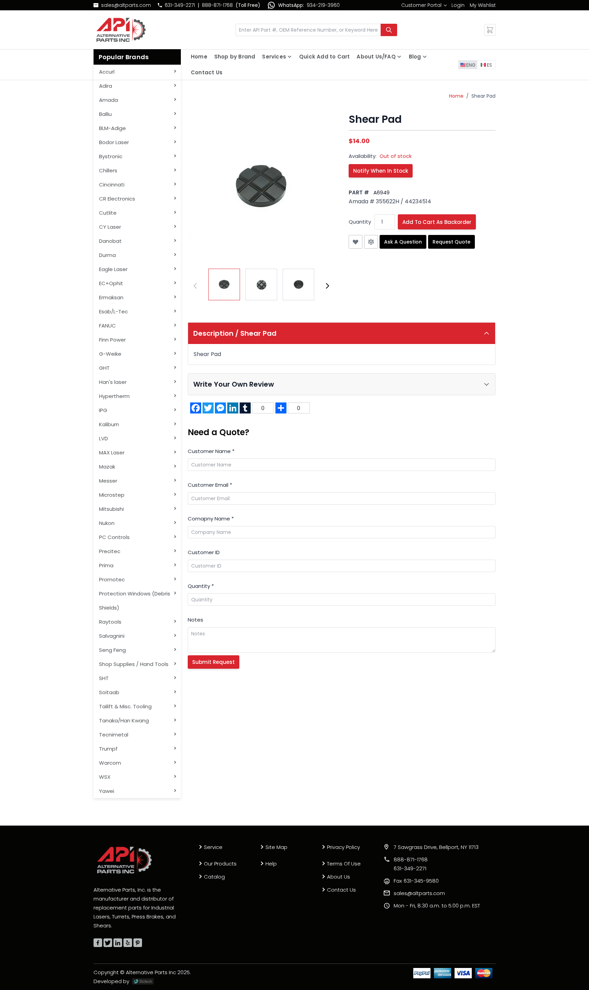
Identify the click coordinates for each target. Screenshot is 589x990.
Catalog (214, 876)
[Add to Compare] (371, 242)
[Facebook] (98, 942)
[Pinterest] (137, 942)
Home (199, 56)
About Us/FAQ (376, 56)
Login (458, 5)
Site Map (276, 847)
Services (274, 56)
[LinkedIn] (117, 942)
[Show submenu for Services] (289, 56)
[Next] (327, 286)
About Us (338, 876)
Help (271, 863)
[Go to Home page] (121, 29)
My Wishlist (483, 5)
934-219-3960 (323, 5)
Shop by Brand (234, 56)
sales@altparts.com (126, 5)
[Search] (389, 30)
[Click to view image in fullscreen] (261, 186)
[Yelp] (127, 942)
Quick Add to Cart (324, 56)
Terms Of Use (344, 863)
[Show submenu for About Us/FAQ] (399, 56)
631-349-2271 (180, 5)
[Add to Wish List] (355, 242)
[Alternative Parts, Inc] (124, 860)
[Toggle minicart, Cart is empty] (490, 30)
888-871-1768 (217, 5)
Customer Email (210, 484)
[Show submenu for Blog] (424, 56)
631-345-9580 (416, 880)
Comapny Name (211, 518)
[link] (423, 5)
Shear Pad (483, 96)
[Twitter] (107, 942)
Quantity (360, 221)
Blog (415, 56)
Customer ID (204, 552)
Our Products (220, 863)
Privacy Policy (343, 847)
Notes (195, 619)
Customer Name (211, 451)
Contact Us (206, 72)
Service (213, 847)
